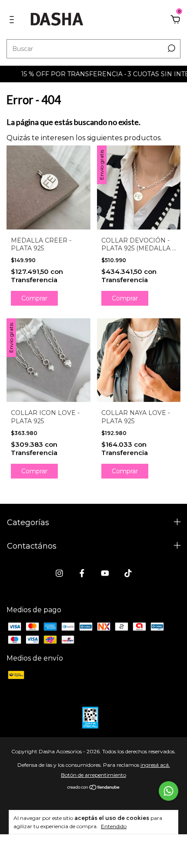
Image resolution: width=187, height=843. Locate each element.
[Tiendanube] (94, 788)
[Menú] (13, 19)
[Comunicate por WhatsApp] (168, 791)
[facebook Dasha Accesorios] (82, 573)
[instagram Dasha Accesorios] (59, 573)
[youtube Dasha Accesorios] (105, 573)
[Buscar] (170, 48)
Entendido (114, 826)
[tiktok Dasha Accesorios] (128, 573)
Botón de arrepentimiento (93, 775)
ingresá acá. (155, 765)
